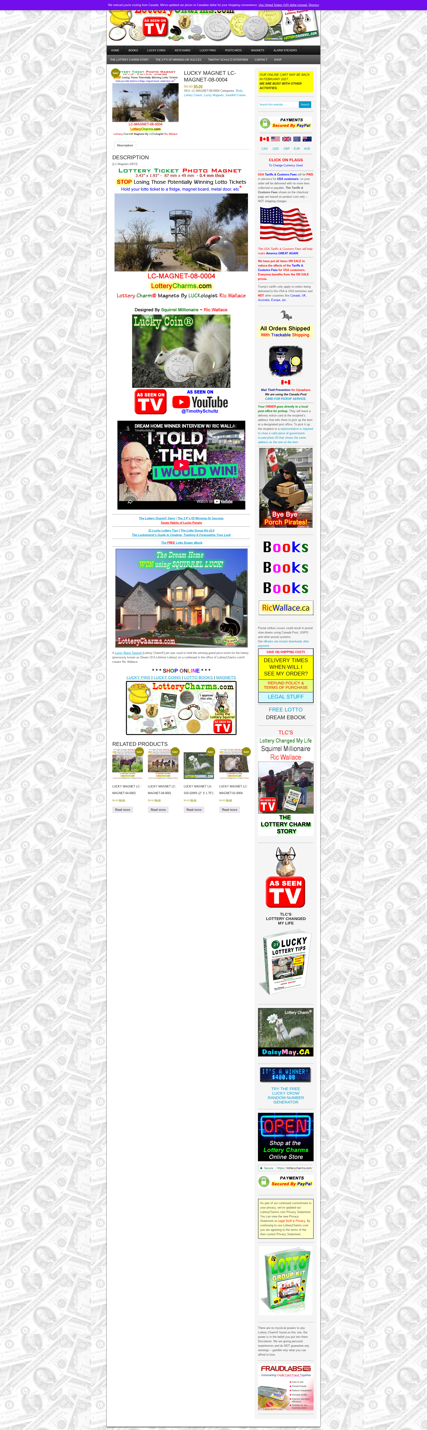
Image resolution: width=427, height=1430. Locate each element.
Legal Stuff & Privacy (291, 1221)
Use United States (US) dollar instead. (283, 5)
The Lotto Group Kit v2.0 (197, 530)
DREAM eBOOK (286, 717)
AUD (307, 148)
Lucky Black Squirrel (129, 653)
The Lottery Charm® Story (157, 518)
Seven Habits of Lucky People (181, 522)
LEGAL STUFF (286, 697)
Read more (122, 809)
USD (276, 148)
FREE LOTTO (286, 710)
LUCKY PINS (138, 677)
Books (133, 50)
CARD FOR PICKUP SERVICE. (285, 398)
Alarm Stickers (285, 50)
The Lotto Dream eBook (181, 542)
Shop (278, 59)
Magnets (257, 50)
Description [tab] (125, 145)
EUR (297, 148)
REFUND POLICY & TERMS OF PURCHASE (286, 685)
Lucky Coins (156, 50)
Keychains (182, 50)
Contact (261, 59)
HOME (115, 50)
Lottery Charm (193, 95)
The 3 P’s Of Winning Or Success (200, 518)
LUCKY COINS (167, 677)
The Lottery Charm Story (129, 59)
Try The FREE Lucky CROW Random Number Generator (286, 1095)
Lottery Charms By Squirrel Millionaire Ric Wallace (213, 29)
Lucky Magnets (214, 95)
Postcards (233, 50)
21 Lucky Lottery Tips (163, 530)
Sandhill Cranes (236, 95)
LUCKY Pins (208, 50)
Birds (239, 90)
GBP (287, 148)
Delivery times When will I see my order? (286, 667)
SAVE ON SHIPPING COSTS (285, 652)
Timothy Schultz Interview (228, 59)
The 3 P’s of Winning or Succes (178, 59)
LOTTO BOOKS (198, 677)
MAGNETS (226, 677)
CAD (265, 148)
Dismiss (314, 5)
